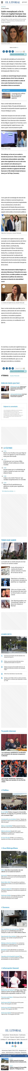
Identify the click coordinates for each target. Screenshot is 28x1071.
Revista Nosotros (14, 1035)
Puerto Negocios (12, 1039)
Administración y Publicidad (13, 1052)
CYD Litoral (6, 1037)
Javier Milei (20, 159)
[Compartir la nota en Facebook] (3, 51)
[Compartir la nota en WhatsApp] (9, 51)
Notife (18, 1039)
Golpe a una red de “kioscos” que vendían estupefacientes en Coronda (14, 478)
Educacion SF (23, 1039)
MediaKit (25, 1054)
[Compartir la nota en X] (6, 51)
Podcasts (12, 1037)
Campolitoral (6, 1035)
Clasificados (22, 1035)
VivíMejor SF (4, 1039)
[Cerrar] (25, 54)
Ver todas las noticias (7, 491)
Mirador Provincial (20, 1037)
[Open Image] (3, 28)
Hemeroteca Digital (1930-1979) (10, 1050)
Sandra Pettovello (14, 375)
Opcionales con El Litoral (15, 1054)
